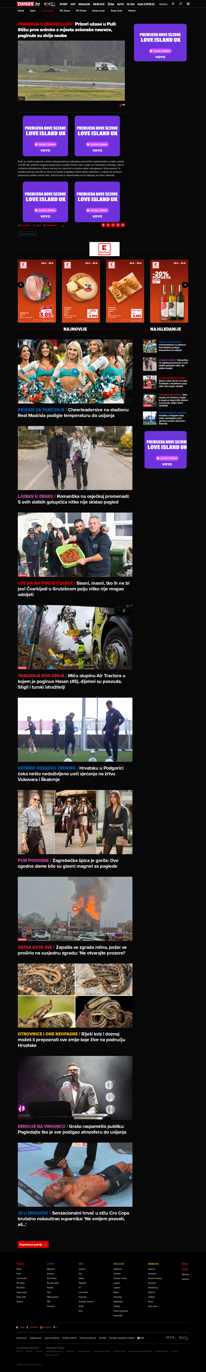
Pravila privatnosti (88, 1337)
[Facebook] (103, 225)
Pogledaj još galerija (31, 1244)
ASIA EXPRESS (146, 4)
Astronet (151, 1268)
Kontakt (102, 1337)
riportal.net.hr (119, 1351)
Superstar (82, 1296)
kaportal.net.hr (84, 1351)
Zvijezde (82, 1268)
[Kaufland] (103, 249)
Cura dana (152, 1273)
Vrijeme (132, 10)
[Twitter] (108, 225)
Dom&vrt (117, 1273)
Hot (73, 4)
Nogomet (51, 1268)
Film (80, 1273)
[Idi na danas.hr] (28, 4)
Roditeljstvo (118, 1301)
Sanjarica (185, 1279)
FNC (48, 1301)
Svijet (32, 10)
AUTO (120, 4)
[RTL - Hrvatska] (171, 1338)
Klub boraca (52, 1278)
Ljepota (117, 1282)
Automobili (118, 1315)
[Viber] (118, 225)
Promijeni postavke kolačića (122, 1337)
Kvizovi (151, 1301)
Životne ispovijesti (121, 1310)
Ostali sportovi (52, 1296)
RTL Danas (65, 10)
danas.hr (51, 225)
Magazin (84, 4)
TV (80, 1287)
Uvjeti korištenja (51, 1337)
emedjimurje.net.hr (54, 1351)
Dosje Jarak (116, 10)
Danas (20, 1264)
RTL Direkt (81, 10)
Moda (116, 1292)
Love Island (83, 1292)
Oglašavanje (35, 1337)
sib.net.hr (70, 1351)
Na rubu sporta (53, 1282)
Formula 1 (51, 1306)
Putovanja (118, 1296)
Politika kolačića (69, 1337)
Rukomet (50, 1273)
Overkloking (153, 1287)
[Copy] (123, 225)
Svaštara (151, 1296)
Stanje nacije (98, 10)
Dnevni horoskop (155, 1278)
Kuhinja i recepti (120, 1278)
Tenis (49, 1292)
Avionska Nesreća (27, 233)
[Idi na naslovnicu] (50, 7)
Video (185, 1269)
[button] (21, 285)
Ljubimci (117, 1287)
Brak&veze (118, 1268)
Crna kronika (47, 10)
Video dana (152, 1306)
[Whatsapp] (113, 225)
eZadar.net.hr (161, 1351)
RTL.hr (20, 1351)
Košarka (50, 1287)
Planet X (151, 1292)
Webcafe (99, 4)
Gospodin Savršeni (86, 1301)
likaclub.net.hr (52, 1355)
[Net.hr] (184, 1338)
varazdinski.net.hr (102, 1351)
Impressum (22, 1337)
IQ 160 (131, 4)
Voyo (81, 1310)
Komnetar (152, 1282)
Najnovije (185, 1274)
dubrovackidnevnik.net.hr (140, 1351)
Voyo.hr (39, 1351)
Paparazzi (82, 1282)
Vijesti (21, 10)
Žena (111, 4)
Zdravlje (117, 1306)
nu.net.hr (175, 1351)
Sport (64, 4)
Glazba (81, 1278)
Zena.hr (29, 1351)
